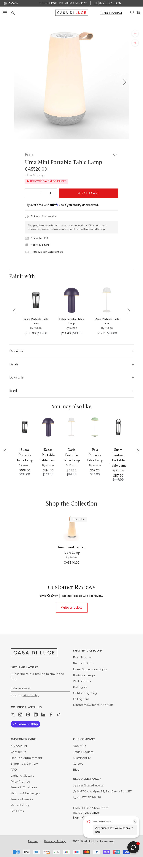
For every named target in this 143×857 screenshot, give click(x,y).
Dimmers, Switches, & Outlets (93, 705)
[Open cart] (138, 12)
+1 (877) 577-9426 (107, 3)
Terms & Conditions (24, 787)
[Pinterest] (28, 714)
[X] (13, 714)
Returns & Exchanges (25, 793)
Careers (78, 763)
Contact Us (18, 752)
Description (16, 351)
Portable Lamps (84, 675)
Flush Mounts (82, 657)
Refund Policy (20, 805)
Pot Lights (80, 687)
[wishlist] (132, 13)
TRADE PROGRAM (111, 13)
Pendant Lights (83, 663)
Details (13, 364)
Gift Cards (17, 811)
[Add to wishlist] (115, 155)
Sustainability (81, 758)
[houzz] (43, 714)
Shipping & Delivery (24, 763)
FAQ (14, 769)
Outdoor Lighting (85, 693)
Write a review (71, 607)
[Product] (71, 528)
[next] (124, 82)
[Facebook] (51, 714)
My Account (19, 746)
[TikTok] (59, 714)
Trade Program (83, 752)
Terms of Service (22, 799)
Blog (76, 769)
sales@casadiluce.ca (90, 785)
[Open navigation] (5, 12)
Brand (13, 390)
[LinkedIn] (36, 714)
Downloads (16, 377)
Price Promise (20, 781)
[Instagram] (20, 714)
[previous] (18, 82)
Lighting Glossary (22, 775)
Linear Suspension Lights (90, 669)
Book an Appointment (26, 758)
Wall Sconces (82, 681)
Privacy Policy (31, 695)
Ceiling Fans (81, 699)
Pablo (29, 154)
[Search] (33, 13)
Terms (33, 841)
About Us (79, 746)
